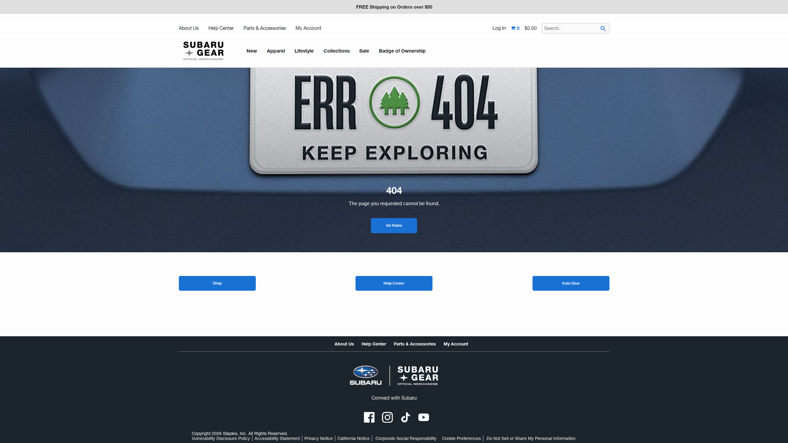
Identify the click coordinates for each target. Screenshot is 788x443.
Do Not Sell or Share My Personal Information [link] (531, 438)
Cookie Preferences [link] (461, 438)
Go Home (394, 225)
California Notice (353, 438)
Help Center (221, 28)
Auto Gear (571, 283)
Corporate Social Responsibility (406, 438)
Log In (499, 28)
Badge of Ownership (402, 51)
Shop (217, 283)
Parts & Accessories (264, 28)
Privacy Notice (318, 438)
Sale (364, 51)
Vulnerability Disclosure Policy (221, 438)
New (252, 51)
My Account (308, 28)
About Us (189, 28)
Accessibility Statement (277, 438)
